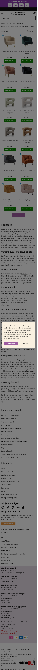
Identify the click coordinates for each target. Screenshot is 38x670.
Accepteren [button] (11, 343)
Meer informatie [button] (14, 338)
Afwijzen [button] (25, 343)
